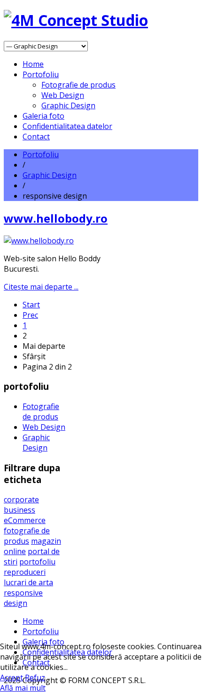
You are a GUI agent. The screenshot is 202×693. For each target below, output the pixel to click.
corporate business (21, 504)
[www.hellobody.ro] (39, 240)
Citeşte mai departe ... (41, 287)
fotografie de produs (27, 535)
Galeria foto (43, 116)
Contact (36, 136)
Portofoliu (41, 74)
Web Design (62, 95)
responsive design (23, 598)
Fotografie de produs (78, 85)
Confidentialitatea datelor (67, 126)
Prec (30, 315)
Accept (11, 677)
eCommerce (25, 520)
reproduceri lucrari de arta (28, 577)
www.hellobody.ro (56, 218)
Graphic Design (68, 105)
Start (31, 304)
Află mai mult (23, 688)
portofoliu (37, 561)
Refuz (35, 677)
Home (33, 64)
